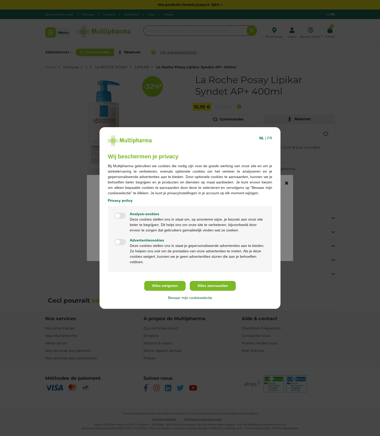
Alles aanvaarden (212, 286)
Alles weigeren (165, 286)
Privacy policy (120, 200)
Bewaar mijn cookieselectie (190, 298)
